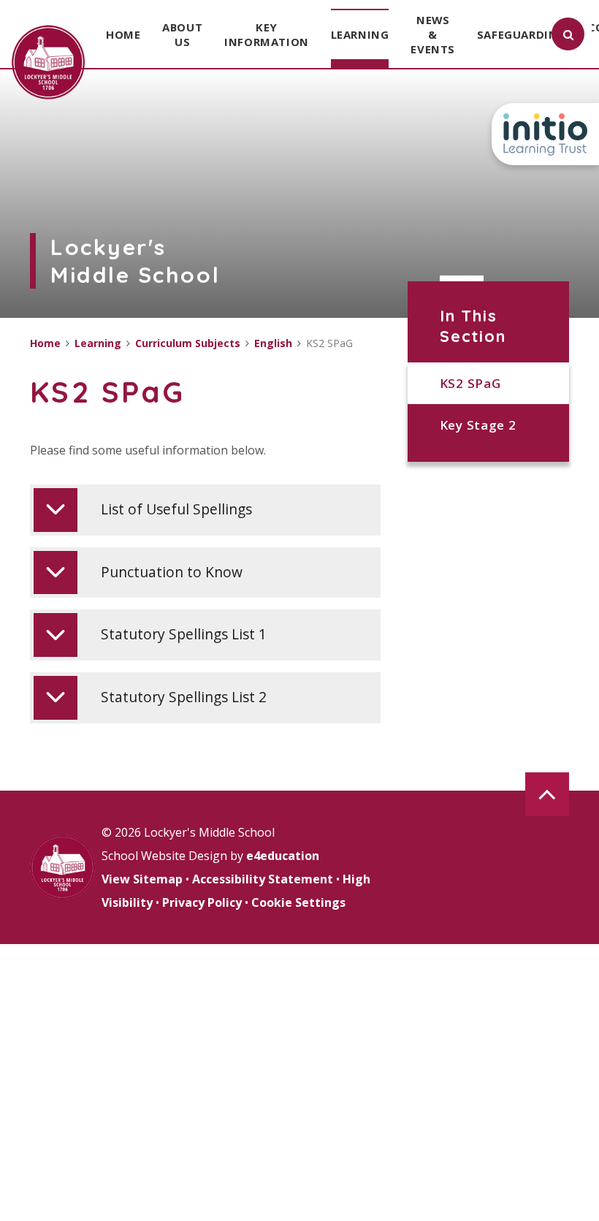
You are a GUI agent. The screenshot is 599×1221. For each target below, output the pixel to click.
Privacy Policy (202, 902)
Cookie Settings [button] (298, 902)
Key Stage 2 (478, 424)
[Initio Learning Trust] (545, 134)
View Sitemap (142, 879)
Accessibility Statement (262, 879)
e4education (282, 856)
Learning (98, 343)
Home (45, 343)
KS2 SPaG (470, 383)
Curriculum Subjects (187, 343)
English (273, 343)
